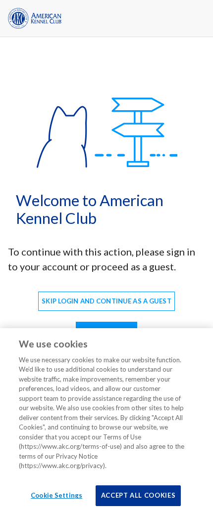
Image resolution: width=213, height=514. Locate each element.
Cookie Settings (56, 495)
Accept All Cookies (138, 495)
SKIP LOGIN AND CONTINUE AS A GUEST (106, 301)
